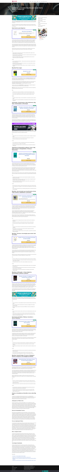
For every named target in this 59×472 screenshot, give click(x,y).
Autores (35, 1)
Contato (13, 466)
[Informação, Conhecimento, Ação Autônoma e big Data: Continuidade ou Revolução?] (15, 108)
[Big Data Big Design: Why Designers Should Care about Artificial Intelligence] (15, 361)
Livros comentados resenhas (44, 1)
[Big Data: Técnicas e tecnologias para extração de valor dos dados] (15, 239)
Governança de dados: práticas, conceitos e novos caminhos (27, 322)
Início (30, 1)
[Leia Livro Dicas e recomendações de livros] (15, 1)
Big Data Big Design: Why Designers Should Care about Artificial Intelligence (27, 360)
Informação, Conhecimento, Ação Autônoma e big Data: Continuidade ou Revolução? (27, 108)
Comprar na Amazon (28, 74)
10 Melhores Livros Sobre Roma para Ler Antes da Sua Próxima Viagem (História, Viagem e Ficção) (24, 460)
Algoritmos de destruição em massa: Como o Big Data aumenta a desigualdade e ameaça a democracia (27, 154)
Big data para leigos (27, 71)
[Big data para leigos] (15, 73)
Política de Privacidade (14, 467)
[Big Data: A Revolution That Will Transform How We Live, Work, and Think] (15, 197)
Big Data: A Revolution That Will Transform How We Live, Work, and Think (26, 196)
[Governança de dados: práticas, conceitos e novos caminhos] (15, 323)
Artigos (37, 1)
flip (39, 1)
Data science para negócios (27, 31)
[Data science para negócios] (15, 33)
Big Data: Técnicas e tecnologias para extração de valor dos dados (26, 238)
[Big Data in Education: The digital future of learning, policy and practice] (15, 278)
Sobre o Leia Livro (14, 468)
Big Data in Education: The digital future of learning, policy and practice (27, 277)
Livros (32, 1)
